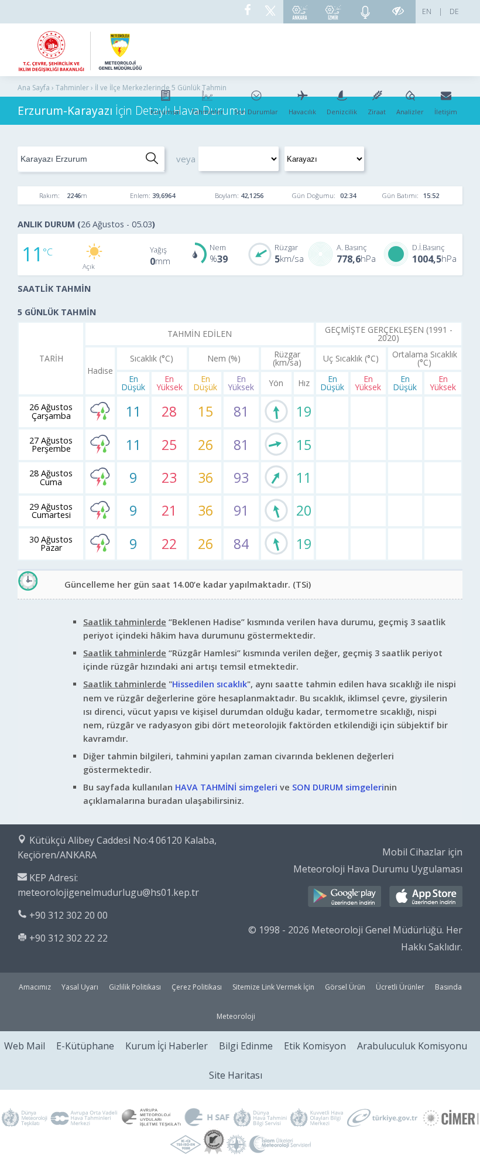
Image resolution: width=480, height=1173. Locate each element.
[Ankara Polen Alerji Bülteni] (299, 11)
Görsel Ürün (345, 987)
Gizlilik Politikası (135, 987)
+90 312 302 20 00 (68, 915)
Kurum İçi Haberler (166, 1045)
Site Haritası (235, 1075)
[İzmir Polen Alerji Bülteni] (333, 11)
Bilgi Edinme (246, 1045)
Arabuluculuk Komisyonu (412, 1045)
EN (426, 11)
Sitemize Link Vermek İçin (273, 987)
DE (454, 11)
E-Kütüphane (85, 1045)
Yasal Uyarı (79, 987)
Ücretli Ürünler (400, 987)
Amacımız (35, 987)
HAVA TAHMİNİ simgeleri (226, 787)
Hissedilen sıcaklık (209, 684)
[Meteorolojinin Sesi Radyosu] (365, 11)
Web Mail (24, 1045)
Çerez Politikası (197, 987)
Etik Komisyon (315, 1045)
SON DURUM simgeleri (338, 787)
